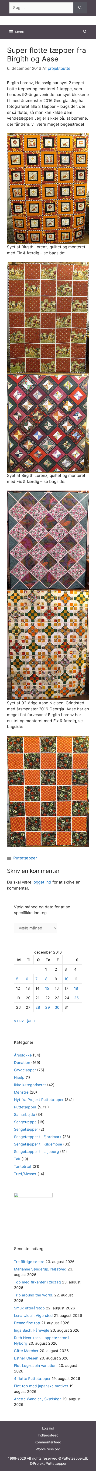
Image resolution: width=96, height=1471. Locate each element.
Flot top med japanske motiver (41, 1386)
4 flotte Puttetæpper (32, 1378)
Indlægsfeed (48, 1435)
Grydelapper (25, 1070)
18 (76, 988)
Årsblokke (23, 1055)
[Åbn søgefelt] (85, 32)
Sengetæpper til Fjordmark (38, 1136)
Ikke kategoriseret (30, 1084)
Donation (22, 1062)
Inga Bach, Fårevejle (31, 1330)
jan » (31, 1020)
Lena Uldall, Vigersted (33, 1315)
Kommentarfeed (48, 1442)
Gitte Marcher (26, 1350)
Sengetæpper (26, 1129)
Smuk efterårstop (29, 1308)
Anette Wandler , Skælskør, (38, 1399)
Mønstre (21, 1092)
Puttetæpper (25, 858)
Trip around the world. (33, 1295)
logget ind (42, 882)
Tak (17, 1159)
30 (57, 1007)
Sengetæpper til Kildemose (38, 1144)
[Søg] (80, 7)
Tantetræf (22, 1166)
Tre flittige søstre (29, 1261)
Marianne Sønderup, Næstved (40, 1269)
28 (37, 1007)
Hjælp (19, 1077)
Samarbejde (24, 1114)
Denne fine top (27, 1323)
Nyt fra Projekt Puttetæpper (39, 1099)
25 (76, 998)
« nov (19, 1020)
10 (67, 978)
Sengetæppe (25, 1122)
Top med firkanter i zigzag (37, 1282)
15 (47, 988)
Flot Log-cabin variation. (35, 1365)
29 (47, 1007)
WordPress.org (48, 1449)
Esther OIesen (26, 1358)
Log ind (48, 1428)
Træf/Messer (25, 1173)
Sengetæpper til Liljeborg (36, 1151)
